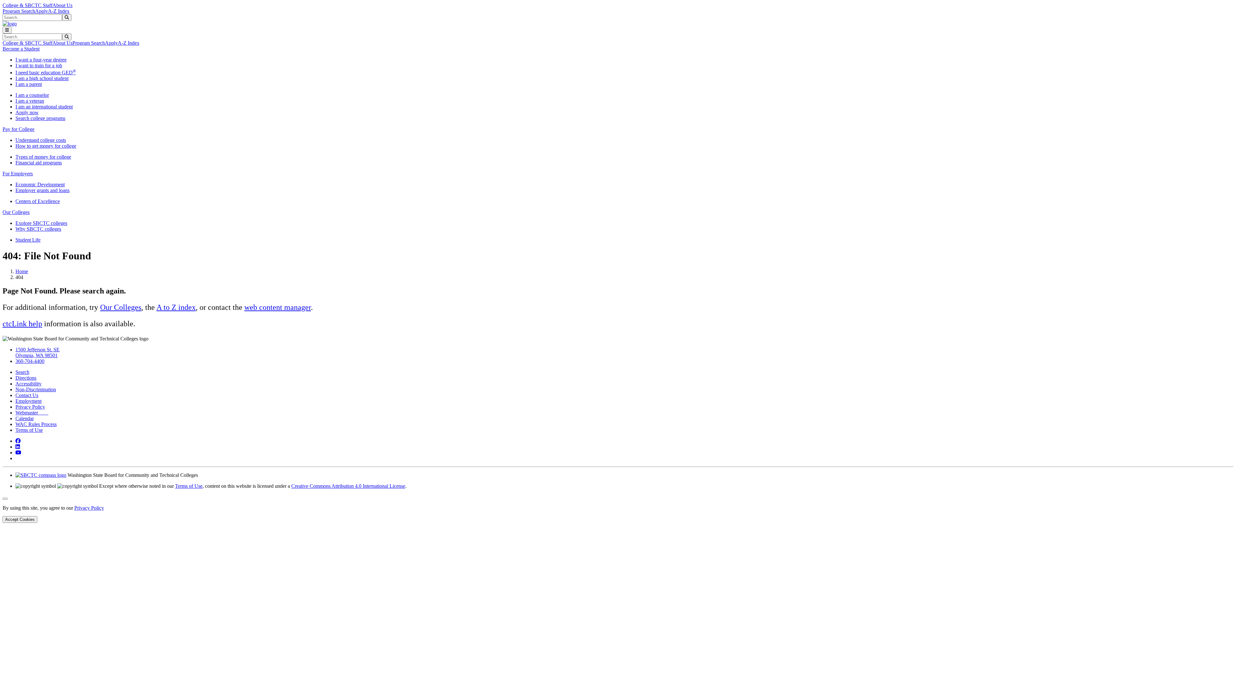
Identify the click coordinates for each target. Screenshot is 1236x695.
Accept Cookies (20, 519)
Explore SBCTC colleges (41, 223)
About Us (62, 5)
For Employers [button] (18, 173)
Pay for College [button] (18, 129)
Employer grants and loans (42, 190)
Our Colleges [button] (16, 212)
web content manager (277, 307)
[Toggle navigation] (7, 30)
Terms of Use (29, 430)
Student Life (28, 240)
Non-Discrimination (35, 389)
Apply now (27, 112)
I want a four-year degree (41, 59)
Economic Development (40, 184)
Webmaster (31, 412)
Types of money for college (43, 157)
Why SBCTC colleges (38, 229)
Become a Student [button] (21, 48)
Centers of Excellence (37, 201)
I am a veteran (29, 101)
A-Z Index (59, 11)
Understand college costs (40, 140)
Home (21, 271)
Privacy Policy (30, 407)
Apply (41, 11)
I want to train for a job (38, 65)
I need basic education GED (45, 72)
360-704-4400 (29, 361)
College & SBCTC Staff (27, 5)
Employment (28, 401)
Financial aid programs (38, 162)
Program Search (19, 11)
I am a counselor (32, 95)
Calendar (24, 418)
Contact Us (26, 395)
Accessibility (28, 383)
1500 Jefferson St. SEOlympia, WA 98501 (37, 352)
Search (22, 372)
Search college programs (40, 118)
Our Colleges (120, 307)
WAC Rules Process (36, 424)
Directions (25, 378)
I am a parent (28, 84)
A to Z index (176, 307)
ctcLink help (22, 324)
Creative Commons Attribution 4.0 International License (348, 486)
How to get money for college (45, 146)
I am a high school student (42, 78)
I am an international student (44, 106)
